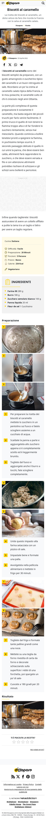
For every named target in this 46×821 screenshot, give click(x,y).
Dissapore (19, 26)
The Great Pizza (29, 804)
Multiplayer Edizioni (23, 807)
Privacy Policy (28, 784)
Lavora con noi (23, 787)
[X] (18, 776)
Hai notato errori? (37, 749)
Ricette (27, 26)
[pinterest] (28, 776)
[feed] (13, 776)
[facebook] (23, 776)
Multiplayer (12, 802)
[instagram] (33, 776)
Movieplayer (23, 802)
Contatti (38, 784)
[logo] (12, 3)
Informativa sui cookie (12, 784)
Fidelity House (15, 804)
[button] (4, 64)
